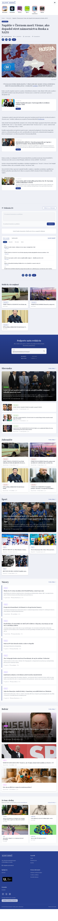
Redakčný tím (33, 860)
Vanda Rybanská (16, 398)
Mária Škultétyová (16, 597)
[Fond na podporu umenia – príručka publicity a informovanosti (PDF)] (7, 879)
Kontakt (3, 889)
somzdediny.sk (23, 802)
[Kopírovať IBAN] (44, 351)
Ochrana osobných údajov (36, 872)
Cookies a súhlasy (34, 874)
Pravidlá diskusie (34, 877)
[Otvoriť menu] (54, 2)
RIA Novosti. (41, 119)
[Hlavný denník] (9, 2)
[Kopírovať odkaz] (14, 39)
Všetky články (51, 368)
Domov (3, 18)
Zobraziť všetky (51, 802)
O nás (31, 858)
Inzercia (3, 872)
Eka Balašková (23, 420)
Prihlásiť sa (50, 223)
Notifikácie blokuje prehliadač (10, 900)
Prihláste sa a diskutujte (49, 208)
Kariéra (32, 862)
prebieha (35, 86)
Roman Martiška (16, 634)
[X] (6, 39)
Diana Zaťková (13, 465)
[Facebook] (3, 39)
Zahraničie (8, 18)
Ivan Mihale (12, 490)
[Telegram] (9, 39)
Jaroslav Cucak (12, 551)
